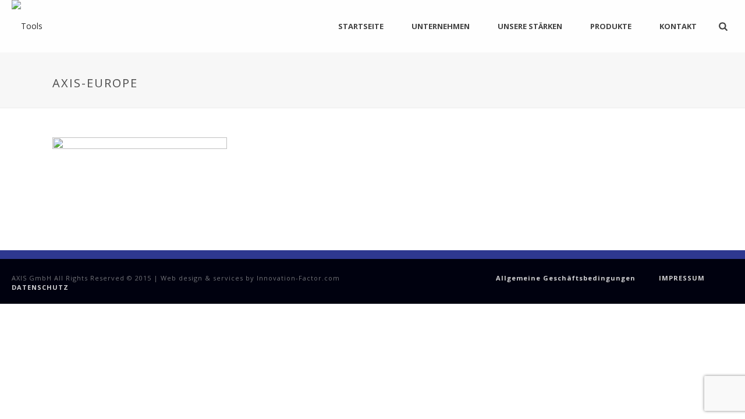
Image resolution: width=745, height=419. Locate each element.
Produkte (611, 26)
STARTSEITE (361, 26)
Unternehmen (440, 26)
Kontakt (678, 26)
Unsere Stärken (530, 26)
